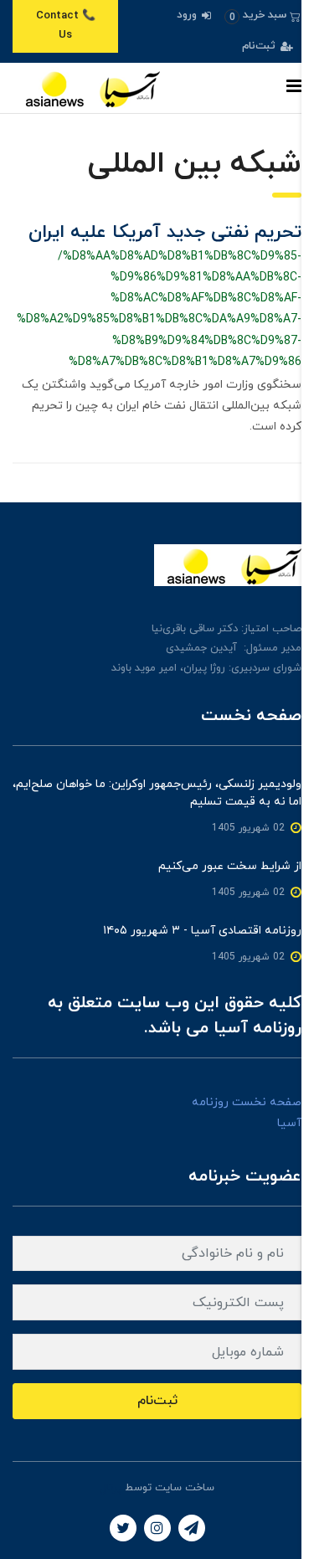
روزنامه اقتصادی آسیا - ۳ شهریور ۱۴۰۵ (202, 931)
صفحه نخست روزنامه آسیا (246, 1112)
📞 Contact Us (65, 25)
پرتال (110, 1487)
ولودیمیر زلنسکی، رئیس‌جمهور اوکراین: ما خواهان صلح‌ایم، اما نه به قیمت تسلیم (157, 793)
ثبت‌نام (260, 46)
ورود (188, 15)
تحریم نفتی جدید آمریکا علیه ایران (164, 232)
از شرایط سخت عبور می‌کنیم (229, 866)
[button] (262, 15)
